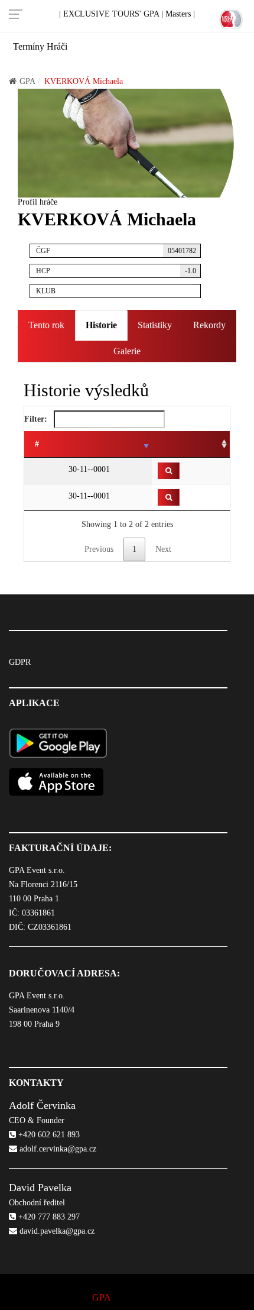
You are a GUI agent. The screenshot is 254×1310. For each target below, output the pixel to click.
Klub (46, 291)
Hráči (57, 46)
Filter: (37, 419)
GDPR (20, 662)
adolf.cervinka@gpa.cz (56, 1148)
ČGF (116, 251)
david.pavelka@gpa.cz (56, 1231)
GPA (27, 81)
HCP (116, 271)
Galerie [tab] (127, 351)
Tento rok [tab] (46, 325)
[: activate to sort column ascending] (191, 444)
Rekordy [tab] (209, 325)
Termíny (28, 46)
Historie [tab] (101, 325)
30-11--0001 (88, 469)
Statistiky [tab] (155, 325)
